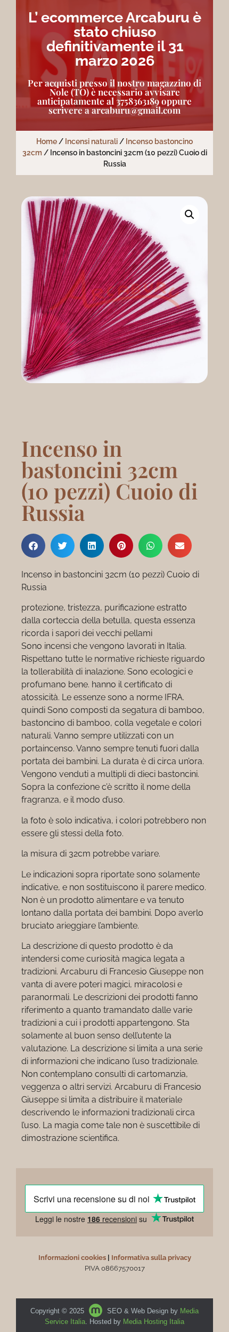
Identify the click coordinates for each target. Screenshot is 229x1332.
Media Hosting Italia (153, 1322)
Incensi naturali (91, 141)
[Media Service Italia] (96, 1311)
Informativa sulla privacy (151, 1258)
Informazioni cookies (72, 1258)
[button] (189, 214)
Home (46, 141)
